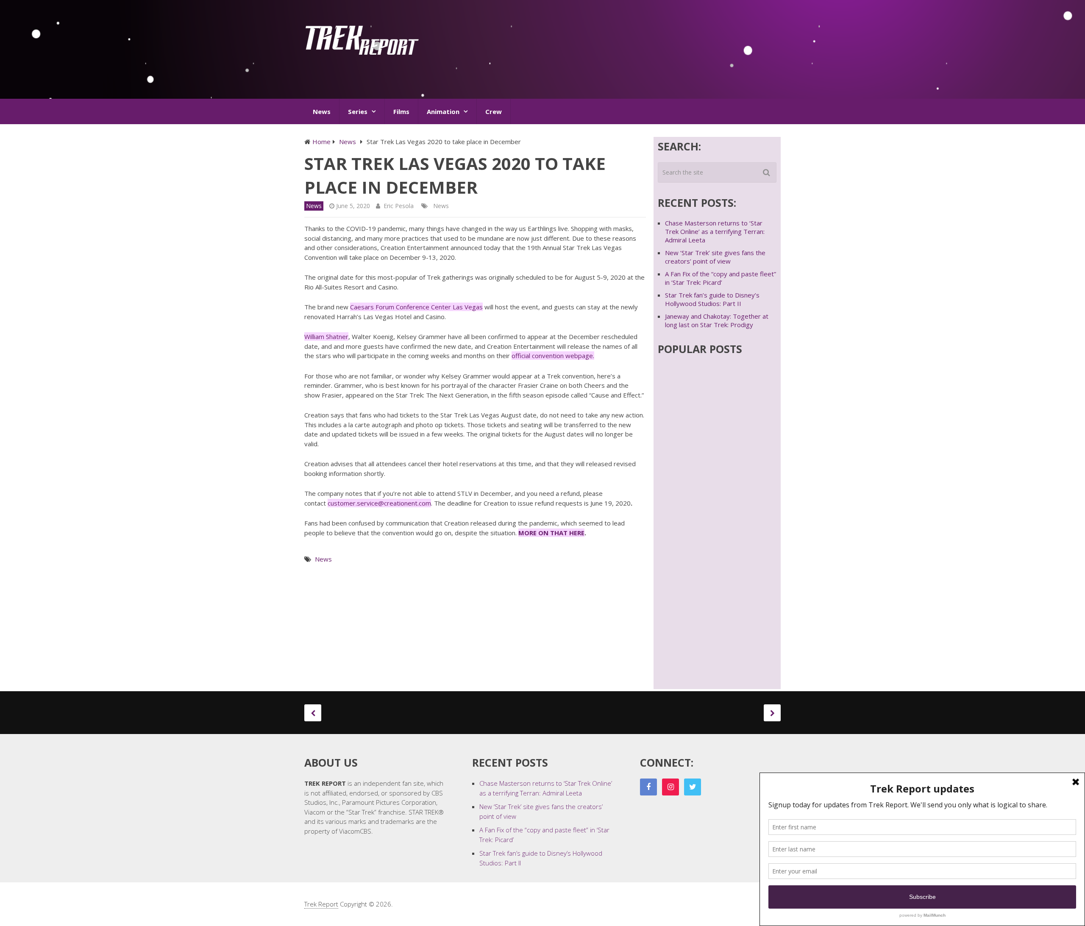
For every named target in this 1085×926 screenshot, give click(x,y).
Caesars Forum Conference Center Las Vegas (416, 307)
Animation (443, 111)
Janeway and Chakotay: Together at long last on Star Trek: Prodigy (716, 320)
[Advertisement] (626, 52)
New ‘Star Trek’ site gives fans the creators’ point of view (715, 256)
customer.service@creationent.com (379, 503)
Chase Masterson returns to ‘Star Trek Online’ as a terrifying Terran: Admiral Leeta (715, 231)
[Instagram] (670, 787)
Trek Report (321, 904)
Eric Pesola (399, 206)
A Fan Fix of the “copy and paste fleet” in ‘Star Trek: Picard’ (720, 278)
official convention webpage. (553, 355)
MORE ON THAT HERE (551, 532)
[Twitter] (692, 787)
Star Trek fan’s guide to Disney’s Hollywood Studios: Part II (712, 299)
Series (357, 111)
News (322, 111)
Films (401, 111)
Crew (493, 111)
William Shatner (326, 336)
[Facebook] (648, 787)
